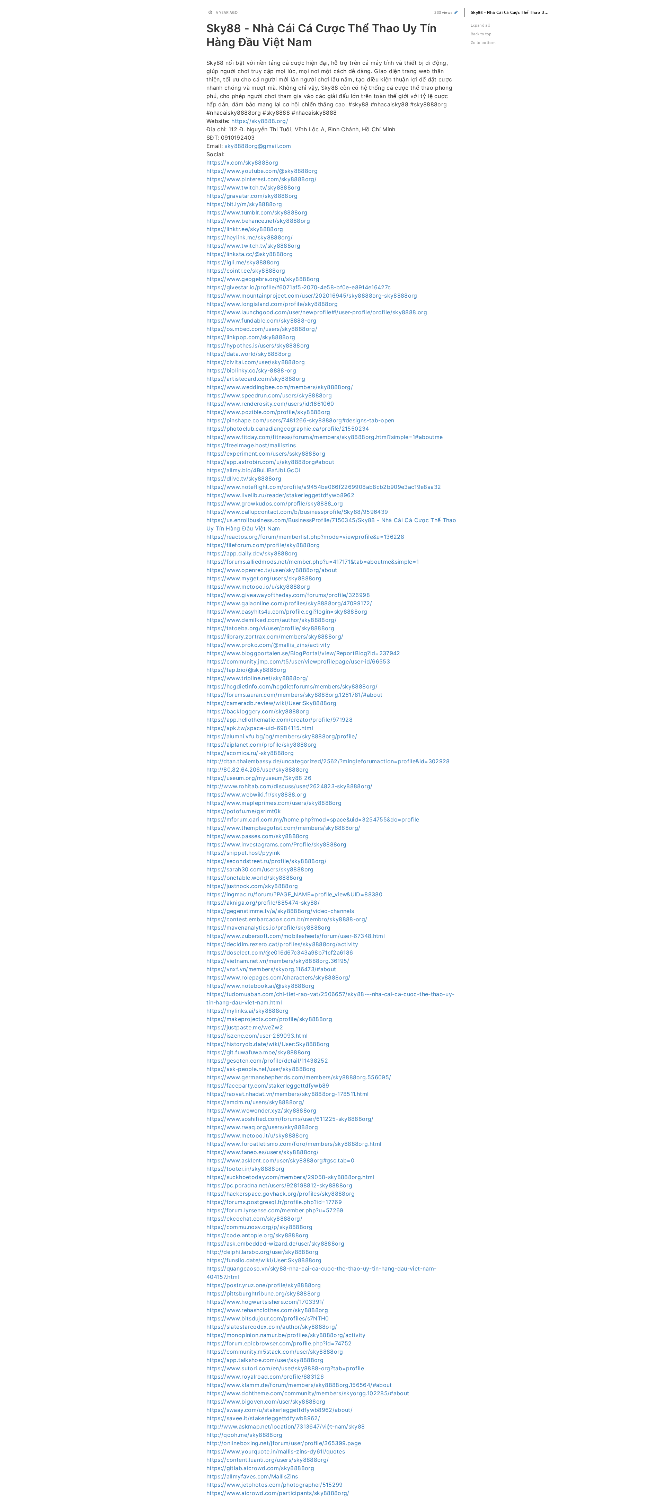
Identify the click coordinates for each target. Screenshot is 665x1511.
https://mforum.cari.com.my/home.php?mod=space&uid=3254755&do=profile (312, 819)
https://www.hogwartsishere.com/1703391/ (265, 1301)
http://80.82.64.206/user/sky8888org (257, 769)
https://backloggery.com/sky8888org (257, 711)
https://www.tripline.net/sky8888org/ (257, 678)
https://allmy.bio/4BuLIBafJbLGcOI (253, 470)
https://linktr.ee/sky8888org (244, 229)
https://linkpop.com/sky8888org (250, 337)
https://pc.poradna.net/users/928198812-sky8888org (279, 1185)
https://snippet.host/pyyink (243, 852)
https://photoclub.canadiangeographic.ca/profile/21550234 (287, 428)
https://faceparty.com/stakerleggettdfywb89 (267, 1085)
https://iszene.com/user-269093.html (257, 1035)
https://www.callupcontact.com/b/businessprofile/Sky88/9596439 (297, 511)
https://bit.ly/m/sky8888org (244, 204)
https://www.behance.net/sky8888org (258, 220)
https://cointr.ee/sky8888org (245, 270)
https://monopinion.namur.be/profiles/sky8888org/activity (286, 1335)
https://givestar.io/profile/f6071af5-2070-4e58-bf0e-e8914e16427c (298, 287)
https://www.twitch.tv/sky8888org (253, 187)
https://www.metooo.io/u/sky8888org (258, 586)
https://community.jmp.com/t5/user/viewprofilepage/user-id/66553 (298, 661)
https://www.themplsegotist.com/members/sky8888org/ (283, 827)
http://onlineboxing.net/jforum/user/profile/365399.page (283, 1443)
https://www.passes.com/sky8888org (257, 836)
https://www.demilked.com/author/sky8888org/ (271, 619)
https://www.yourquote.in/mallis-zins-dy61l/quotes (275, 1451)
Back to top (481, 33)
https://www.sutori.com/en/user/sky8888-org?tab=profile (285, 1368)
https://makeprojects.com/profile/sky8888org (269, 1019)
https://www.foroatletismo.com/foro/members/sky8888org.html (293, 1143)
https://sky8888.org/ (259, 120)
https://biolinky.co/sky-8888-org (251, 370)
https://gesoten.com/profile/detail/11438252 (267, 1060)
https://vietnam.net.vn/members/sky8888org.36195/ (277, 960)
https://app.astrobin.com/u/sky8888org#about (270, 461)
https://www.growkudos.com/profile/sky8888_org (274, 503)
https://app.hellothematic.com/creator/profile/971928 (279, 719)
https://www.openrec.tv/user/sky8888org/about (271, 569)
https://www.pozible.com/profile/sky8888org (268, 412)
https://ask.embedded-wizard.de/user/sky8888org (275, 1243)
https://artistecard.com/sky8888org (255, 378)
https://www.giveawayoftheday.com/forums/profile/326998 (288, 594)
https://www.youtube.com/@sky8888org (262, 170)
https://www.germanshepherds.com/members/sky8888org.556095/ (298, 1077)
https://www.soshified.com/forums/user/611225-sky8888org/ (290, 1118)
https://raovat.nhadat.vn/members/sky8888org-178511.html (287, 1093)
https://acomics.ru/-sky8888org (250, 752)
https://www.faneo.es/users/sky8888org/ (262, 1152)
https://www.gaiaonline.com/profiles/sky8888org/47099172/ (289, 603)
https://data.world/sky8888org (248, 353)
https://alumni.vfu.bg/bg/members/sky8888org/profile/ (281, 736)
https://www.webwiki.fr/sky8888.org (256, 794)
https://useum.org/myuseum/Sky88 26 (258, 777)
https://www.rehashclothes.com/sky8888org (267, 1310)
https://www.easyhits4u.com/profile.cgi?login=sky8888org (286, 611)
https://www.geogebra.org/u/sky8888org (262, 278)
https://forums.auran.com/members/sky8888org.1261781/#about (294, 694)
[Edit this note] (456, 12)
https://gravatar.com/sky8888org (252, 195)
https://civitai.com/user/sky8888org (255, 362)
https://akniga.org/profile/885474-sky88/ (263, 902)
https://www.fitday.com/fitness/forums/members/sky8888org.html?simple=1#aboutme (324, 436)
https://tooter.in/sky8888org (245, 1168)
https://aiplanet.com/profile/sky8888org (261, 744)
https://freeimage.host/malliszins (251, 445)
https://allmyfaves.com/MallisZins (252, 1476)
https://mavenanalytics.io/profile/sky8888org (268, 927)
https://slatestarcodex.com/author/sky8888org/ (271, 1326)
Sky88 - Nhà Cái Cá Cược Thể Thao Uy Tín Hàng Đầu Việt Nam (514, 12)
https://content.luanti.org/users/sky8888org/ (267, 1459)
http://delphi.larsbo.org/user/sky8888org (262, 1251)
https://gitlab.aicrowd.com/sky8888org (260, 1468)
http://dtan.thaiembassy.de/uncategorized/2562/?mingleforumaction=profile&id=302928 (328, 761)
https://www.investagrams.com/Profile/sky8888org (276, 844)
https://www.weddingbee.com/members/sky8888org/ (279, 387)
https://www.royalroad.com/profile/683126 (265, 1376)
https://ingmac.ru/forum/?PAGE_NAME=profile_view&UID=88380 (294, 894)
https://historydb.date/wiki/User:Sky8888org (267, 1043)
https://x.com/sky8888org (242, 162)
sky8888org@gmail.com (257, 145)
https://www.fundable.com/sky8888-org (261, 320)
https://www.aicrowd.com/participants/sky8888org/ (277, 1493)
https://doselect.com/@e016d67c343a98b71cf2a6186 (279, 952)
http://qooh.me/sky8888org (244, 1434)
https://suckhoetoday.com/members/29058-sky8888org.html (290, 1177)
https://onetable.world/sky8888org (254, 877)
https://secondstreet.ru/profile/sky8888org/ (266, 861)
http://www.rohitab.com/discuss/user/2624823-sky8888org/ (289, 786)
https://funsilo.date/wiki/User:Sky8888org (263, 1260)
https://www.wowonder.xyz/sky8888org (261, 1110)
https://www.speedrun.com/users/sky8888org (269, 395)
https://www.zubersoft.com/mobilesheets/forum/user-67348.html (295, 935)
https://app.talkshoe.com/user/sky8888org (264, 1359)
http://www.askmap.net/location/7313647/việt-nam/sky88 (285, 1426)
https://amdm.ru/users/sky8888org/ (255, 1102)
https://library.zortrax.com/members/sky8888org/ (274, 636)
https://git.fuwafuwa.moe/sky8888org (258, 1052)
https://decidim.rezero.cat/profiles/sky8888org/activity (282, 944)
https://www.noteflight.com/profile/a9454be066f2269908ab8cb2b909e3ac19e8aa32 (323, 486)
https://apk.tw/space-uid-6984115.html (259, 727)
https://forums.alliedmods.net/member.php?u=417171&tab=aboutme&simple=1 (312, 561)
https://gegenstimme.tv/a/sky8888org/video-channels (280, 910)
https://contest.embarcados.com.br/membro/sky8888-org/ (286, 919)
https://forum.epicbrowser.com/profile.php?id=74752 (279, 1343)
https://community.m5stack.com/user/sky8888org (274, 1351)
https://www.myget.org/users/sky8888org (263, 578)
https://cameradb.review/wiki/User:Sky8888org (271, 703)
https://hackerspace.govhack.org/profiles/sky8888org (280, 1193)
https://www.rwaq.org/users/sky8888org (262, 1127)
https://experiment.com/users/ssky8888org (265, 453)
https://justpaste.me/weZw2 (244, 1027)
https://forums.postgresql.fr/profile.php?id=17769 (274, 1201)
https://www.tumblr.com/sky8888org (257, 212)
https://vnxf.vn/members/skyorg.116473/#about (271, 969)
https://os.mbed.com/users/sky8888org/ (261, 328)
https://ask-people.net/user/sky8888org (261, 1068)
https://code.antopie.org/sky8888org (257, 1235)
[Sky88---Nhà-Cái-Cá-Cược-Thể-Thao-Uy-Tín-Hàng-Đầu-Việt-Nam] (203, 27)
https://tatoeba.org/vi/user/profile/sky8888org (270, 628)
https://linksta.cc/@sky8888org (249, 254)
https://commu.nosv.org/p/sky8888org (259, 1226)
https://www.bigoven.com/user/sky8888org (266, 1401)
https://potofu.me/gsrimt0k (243, 811)
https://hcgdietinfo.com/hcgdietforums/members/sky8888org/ (292, 686)
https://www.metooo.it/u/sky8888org (257, 1135)
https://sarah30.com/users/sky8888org (260, 869)
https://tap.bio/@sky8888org (246, 669)
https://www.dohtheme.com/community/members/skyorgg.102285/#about (307, 1393)
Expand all (480, 25)
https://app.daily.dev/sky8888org (252, 553)
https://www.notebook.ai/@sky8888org (260, 985)
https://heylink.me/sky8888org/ (249, 237)
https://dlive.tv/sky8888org (243, 478)
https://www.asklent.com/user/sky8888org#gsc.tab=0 (280, 1160)
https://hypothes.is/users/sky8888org (258, 345)
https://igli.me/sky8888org (243, 262)
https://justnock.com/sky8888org (252, 885)
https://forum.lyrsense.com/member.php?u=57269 (275, 1210)
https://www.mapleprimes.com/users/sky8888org (274, 802)
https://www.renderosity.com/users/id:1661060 (270, 403)
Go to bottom (483, 42)
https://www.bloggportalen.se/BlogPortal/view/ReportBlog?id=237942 (303, 653)
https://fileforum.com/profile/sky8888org (263, 545)
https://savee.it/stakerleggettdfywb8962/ (263, 1418)
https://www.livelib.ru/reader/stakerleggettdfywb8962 (280, 495)
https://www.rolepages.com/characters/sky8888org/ (278, 977)
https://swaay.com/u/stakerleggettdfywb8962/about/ (279, 1409)
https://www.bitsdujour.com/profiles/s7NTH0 (267, 1318)
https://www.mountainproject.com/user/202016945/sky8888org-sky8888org (311, 295)
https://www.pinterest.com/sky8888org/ (261, 179)
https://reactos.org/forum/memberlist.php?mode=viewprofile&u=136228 (305, 536)
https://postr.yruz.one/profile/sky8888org (263, 1285)
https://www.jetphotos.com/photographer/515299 (274, 1484)
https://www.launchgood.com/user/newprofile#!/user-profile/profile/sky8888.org (316, 312)
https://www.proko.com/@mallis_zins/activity (268, 644)
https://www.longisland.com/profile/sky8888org (272, 303)
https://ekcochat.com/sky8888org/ (254, 1218)
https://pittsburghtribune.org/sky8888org (263, 1293)
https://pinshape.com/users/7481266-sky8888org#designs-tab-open (300, 420)
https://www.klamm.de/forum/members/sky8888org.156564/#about (299, 1384)
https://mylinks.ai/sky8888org (247, 1010)
